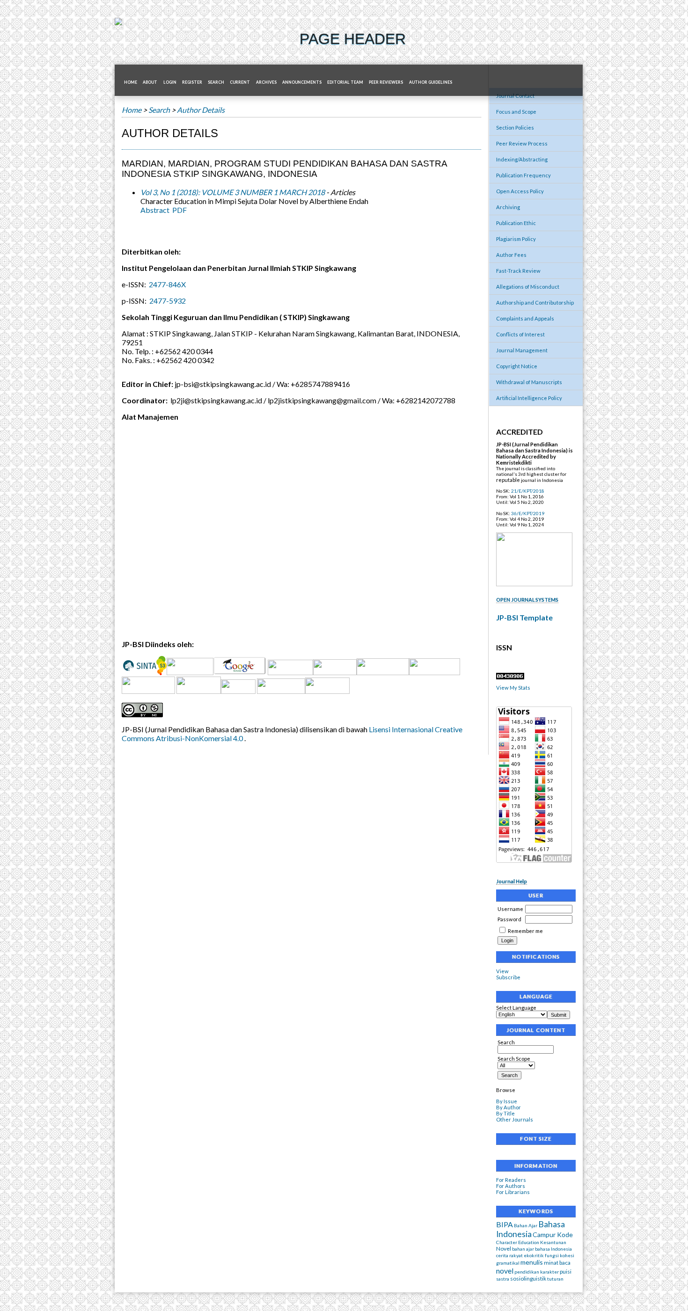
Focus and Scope (516, 112)
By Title (505, 1113)
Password (509, 919)
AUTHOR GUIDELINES (430, 82)
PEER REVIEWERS (386, 82)
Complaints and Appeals (525, 318)
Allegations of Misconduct (527, 287)
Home (130, 82)
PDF (179, 209)
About (150, 82)
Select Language (516, 1008)
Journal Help (511, 881)
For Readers (511, 1180)
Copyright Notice (516, 366)
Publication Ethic (516, 223)
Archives (266, 82)
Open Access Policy (520, 191)
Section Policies (515, 127)
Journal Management (522, 350)
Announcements (302, 82)
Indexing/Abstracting (522, 159)
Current (240, 82)
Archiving (508, 207)
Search (506, 1042)
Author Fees (511, 255)
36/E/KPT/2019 (527, 513)
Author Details (201, 109)
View (502, 971)
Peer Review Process (522, 143)
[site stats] (510, 677)
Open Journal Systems (527, 600)
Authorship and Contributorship (535, 302)
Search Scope (514, 1059)
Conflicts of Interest (520, 334)
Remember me (525, 931)
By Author (508, 1107)
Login (169, 82)
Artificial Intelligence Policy (529, 398)
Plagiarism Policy (516, 239)
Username (510, 909)
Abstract (154, 209)
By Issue (506, 1101)
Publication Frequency (523, 175)
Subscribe (508, 977)
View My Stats (513, 688)
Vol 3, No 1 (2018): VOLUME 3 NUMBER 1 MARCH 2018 (232, 192)
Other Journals (514, 1119)
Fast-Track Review (518, 271)
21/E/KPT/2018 (527, 491)
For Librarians (513, 1192)
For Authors (510, 1186)
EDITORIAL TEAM (345, 82)
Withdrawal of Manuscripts (529, 382)
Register (192, 82)
